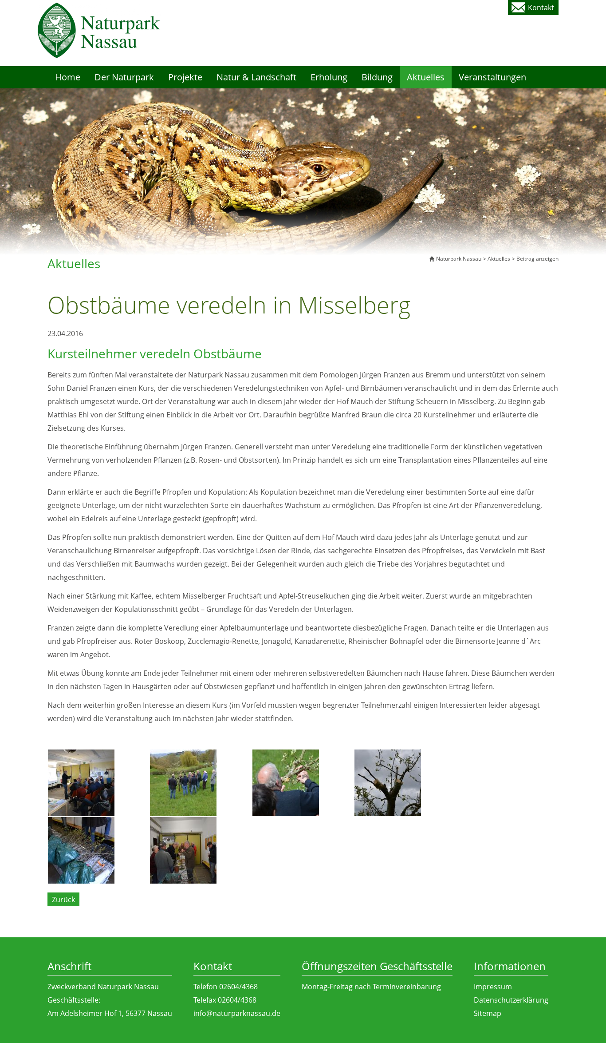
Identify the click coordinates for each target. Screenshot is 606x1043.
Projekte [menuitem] (185, 77)
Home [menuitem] (67, 77)
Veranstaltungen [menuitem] (492, 77)
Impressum (493, 986)
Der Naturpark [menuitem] (124, 77)
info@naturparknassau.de (236, 1013)
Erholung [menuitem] (329, 77)
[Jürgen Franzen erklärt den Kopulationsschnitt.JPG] (200, 850)
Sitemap (487, 1013)
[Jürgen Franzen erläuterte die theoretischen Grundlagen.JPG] (98, 783)
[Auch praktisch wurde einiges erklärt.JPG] (200, 783)
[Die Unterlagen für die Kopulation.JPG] (98, 850)
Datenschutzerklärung (511, 1000)
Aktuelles (499, 258)
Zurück (63, 899)
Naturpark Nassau (458, 258)
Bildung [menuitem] (377, 77)
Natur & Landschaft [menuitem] (256, 77)
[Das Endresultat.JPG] (405, 783)
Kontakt (541, 7)
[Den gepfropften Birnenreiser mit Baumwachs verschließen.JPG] (303, 783)
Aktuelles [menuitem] (426, 77)
